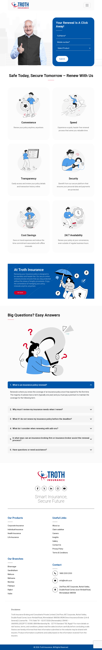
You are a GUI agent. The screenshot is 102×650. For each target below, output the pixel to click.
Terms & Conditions (60, 553)
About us (56, 526)
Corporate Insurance (16, 526)
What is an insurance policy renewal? (30, 385)
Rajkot (10, 590)
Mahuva (11, 574)
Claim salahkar (58, 530)
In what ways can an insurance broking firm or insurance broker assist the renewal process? (51, 439)
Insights (55, 537)
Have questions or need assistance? (30, 450)
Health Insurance (14, 533)
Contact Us (56, 545)
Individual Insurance (15, 530)
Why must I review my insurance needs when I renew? (38, 409)
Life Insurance (13, 537)
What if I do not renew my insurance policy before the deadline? (42, 419)
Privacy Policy (57, 549)
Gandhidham (13, 570)
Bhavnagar (12, 567)
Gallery (55, 541)
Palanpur (11, 586)
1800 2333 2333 (65, 573)
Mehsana (11, 578)
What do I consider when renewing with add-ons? (35, 428)
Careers (55, 533)
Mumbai (11, 582)
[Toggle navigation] (87, 5)
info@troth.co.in (65, 581)
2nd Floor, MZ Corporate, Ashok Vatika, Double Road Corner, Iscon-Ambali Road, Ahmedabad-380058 (75, 590)
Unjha (10, 594)
